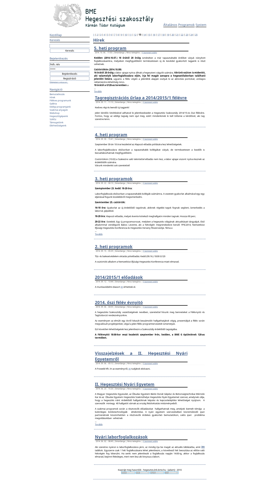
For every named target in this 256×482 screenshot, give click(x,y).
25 (196, 34)
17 (158, 34)
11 (130, 34)
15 (149, 34)
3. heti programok (114, 178)
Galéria (53, 103)
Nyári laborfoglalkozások (121, 437)
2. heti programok (114, 246)
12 (135, 34)
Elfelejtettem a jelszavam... (59, 82)
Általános (170, 25)
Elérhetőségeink (58, 125)
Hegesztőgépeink (59, 116)
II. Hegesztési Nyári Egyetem (124, 384)
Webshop (55, 113)
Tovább (98, 91)
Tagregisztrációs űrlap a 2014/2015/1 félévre (141, 97)
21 (177, 34)
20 (173, 34)
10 (126, 34)
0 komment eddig (149, 52)
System (201, 25)
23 (187, 34)
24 (191, 34)
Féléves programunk (60, 100)
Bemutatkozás (57, 94)
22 (182, 34)
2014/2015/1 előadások (119, 277)
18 (163, 34)
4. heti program (111, 134)
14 (144, 34)
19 (168, 34)
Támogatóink (56, 122)
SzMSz (53, 119)
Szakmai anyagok (59, 109)
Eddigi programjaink (60, 106)
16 (154, 34)
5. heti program (110, 48)
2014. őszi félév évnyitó (119, 302)
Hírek (52, 97)
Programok (186, 25)
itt (122, 286)
